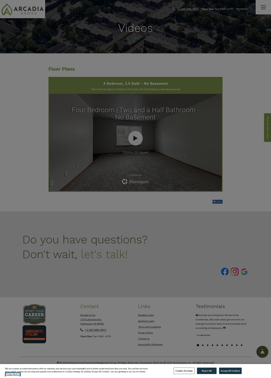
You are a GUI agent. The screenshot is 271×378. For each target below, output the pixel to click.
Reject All (207, 370)
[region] (135, 371)
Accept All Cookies (230, 370)
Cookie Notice (13, 374)
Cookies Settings (184, 370)
